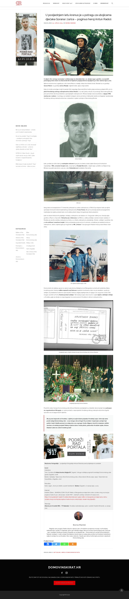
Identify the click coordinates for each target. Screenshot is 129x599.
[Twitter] (56, 544)
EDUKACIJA (46, 3)
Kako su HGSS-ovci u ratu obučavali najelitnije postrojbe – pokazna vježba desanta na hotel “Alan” (26, 147)
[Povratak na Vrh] (121, 591)
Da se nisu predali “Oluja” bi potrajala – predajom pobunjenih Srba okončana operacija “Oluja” (26, 138)
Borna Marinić (71, 23)
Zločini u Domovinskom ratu (20, 259)
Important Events (20, 243)
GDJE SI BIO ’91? (67, 3)
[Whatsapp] (64, 544)
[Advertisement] (26, 95)
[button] (111, 3)
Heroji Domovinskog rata (71, 552)
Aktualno (57, 552)
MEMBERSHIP (104, 3)
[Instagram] (66, 572)
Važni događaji (30, 248)
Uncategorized (30, 246)
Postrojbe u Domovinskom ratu (20, 248)
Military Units (30, 243)
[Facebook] (48, 544)
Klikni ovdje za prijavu (64, 583)
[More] (73, 544)
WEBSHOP (56, 3)
